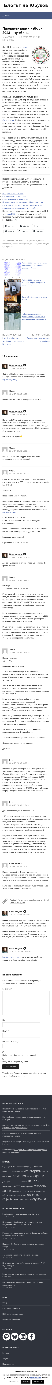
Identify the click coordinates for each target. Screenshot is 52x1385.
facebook (20, 1167)
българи (22, 1171)
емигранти (16, 1182)
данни (39, 1176)
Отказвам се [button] (37, 1382)
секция (46, 244)
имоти (42, 1182)
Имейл (5, 1031)
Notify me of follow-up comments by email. (19, 1055)
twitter (4, 1171)
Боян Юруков (15, 365)
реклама (19, 1195)
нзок (31, 1186)
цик (3, 246)
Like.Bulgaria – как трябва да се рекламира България (13, 341)
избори (15, 244)
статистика (17, 1199)
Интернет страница (10, 1042)
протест (42, 1191)
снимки (38, 1195)
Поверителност (8, 1364)
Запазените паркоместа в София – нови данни (21, 1255)
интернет (7, 1186)
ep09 (13, 1166)
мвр (22, 1186)
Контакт (5, 1353)
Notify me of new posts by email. (15, 1062)
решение (24, 47)
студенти (26, 1199)
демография (7, 1182)
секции (30, 1194)
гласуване (30, 1176)
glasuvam (33, 241)
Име (4, 1020)
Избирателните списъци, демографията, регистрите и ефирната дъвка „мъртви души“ (34, 316)
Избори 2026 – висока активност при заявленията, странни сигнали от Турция (34, 265)
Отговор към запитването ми (15, 199)
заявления (23, 1182)
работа (5, 1195)
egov (9, 1167)
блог (10, 1171)
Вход (4, 1303)
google (26, 1167)
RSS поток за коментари (12, 1314)
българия (32, 1171)
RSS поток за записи (11, 1308)
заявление (6, 244)
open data (45, 1167)
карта (16, 1186)
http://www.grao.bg (9, 379)
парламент (16, 1191)
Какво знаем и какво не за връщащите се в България (24, 1274)
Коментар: (7, 989)
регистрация (24, 244)
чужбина (9, 246)
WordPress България (11, 1320)
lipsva (31, 1167)
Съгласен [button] (25, 1382)
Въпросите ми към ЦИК (12, 194)
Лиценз (5, 1358)
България (10, 241)
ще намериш (35, 1378)
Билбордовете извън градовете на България (20, 1214)
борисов (15, 1171)
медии (27, 1186)
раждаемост (12, 1195)
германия (19, 1176)
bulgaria (4, 1167)
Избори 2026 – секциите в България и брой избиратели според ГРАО (33, 282)
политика (25, 1191)
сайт (40, 244)
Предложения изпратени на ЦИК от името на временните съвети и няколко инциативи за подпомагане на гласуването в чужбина (22, 205)
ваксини (44, 1171)
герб (9, 1176)
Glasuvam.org (8, 120)
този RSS (11, 214)
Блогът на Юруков (26, 5)
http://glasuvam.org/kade (12, 957)
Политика (19, 241)
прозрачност (34, 1191)
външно (41, 241)
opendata (38, 1167)
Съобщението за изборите (14, 196)
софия (6, 1199)
